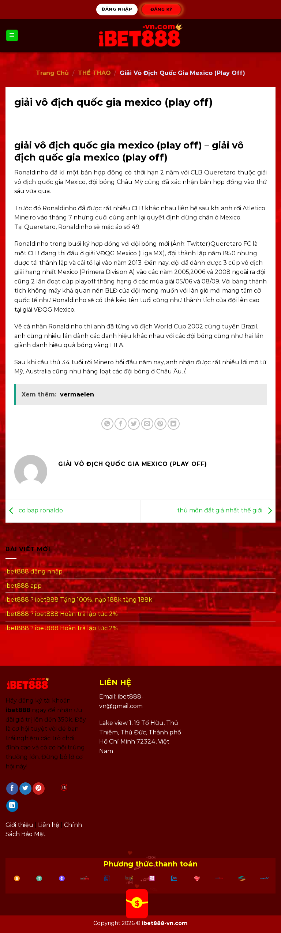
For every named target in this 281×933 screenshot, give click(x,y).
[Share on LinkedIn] (174, 424)
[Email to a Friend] (147, 424)
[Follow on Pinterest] (39, 788)
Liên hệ (48, 824)
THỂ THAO (94, 72)
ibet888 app (23, 585)
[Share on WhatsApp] (107, 424)
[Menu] (12, 36)
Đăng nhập (117, 9)
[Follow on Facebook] (12, 788)
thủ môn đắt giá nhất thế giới (220, 510)
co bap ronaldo (40, 510)
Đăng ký (161, 9)
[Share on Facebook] (121, 424)
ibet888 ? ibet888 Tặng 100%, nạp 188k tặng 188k (78, 599)
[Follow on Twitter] (25, 788)
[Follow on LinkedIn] (12, 806)
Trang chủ (52, 72)
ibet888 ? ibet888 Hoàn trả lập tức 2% (61, 613)
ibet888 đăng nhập (34, 571)
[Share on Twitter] (134, 424)
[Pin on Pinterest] (160, 424)
